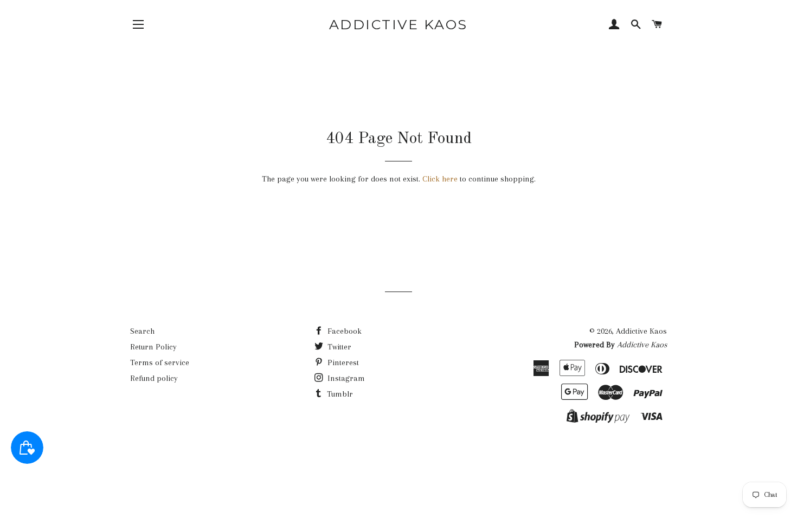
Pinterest (342, 362)
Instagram (345, 378)
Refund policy (154, 378)
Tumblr (339, 394)
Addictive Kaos (398, 24)
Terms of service (159, 362)
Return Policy (153, 347)
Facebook (343, 331)
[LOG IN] (614, 25)
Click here (440, 179)
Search (142, 331)
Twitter (338, 347)
